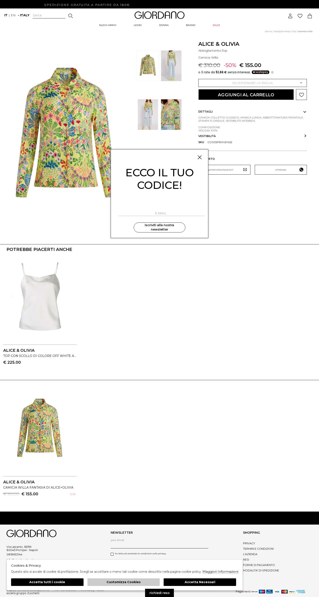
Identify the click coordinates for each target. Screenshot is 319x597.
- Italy (24, 15)
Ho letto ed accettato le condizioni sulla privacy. (140, 553)
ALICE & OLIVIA (218, 44)
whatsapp (280, 169)
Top (294, 31)
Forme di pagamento (259, 565)
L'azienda (250, 554)
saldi (216, 25)
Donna (164, 25)
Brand (190, 25)
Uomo (138, 25)
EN (13, 15)
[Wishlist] (300, 16)
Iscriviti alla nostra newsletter (159, 227)
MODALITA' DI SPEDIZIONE (261, 570)
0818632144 (14, 554)
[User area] (290, 16)
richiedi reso (160, 593)
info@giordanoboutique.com (217, 169)
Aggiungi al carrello (246, 94)
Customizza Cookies (124, 582)
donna (268, 31)
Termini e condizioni (258, 548)
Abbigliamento (282, 31)
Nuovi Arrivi (107, 25)
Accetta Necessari (200, 582)
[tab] (252, 112)
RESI (246, 559)
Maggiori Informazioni (220, 571)
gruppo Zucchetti (27, 593)
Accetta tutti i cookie (47, 582)
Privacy (249, 543)
